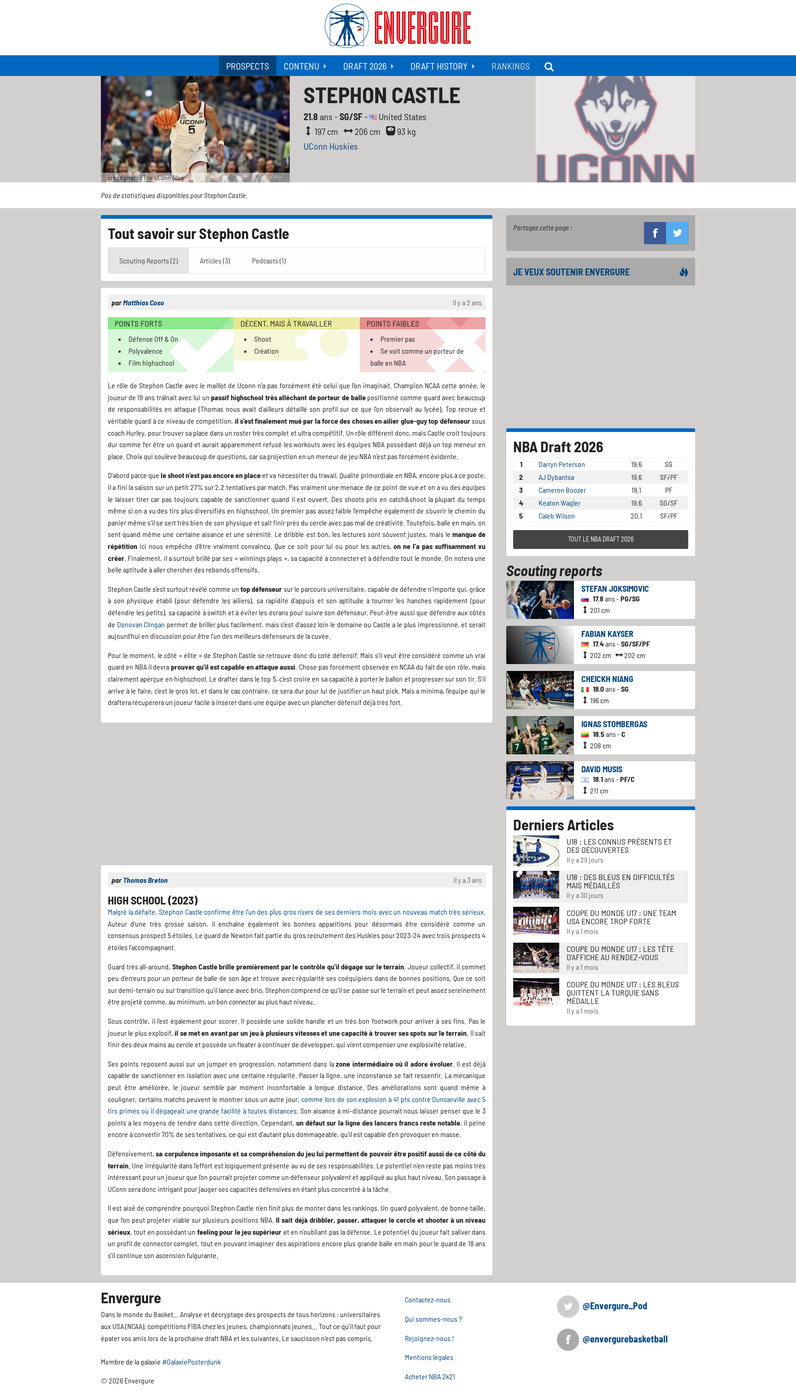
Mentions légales (429, 1357)
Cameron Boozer (562, 489)
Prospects (247, 65)
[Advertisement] (296, 793)
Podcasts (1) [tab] (269, 260)
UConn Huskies (331, 146)
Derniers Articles (563, 824)
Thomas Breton (145, 879)
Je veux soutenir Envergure (571, 271)
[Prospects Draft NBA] (550, 65)
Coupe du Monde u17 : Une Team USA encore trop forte (621, 917)
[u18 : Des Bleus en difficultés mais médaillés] (536, 883)
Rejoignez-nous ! (429, 1338)
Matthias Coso (143, 302)
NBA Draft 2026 (558, 446)
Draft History (439, 65)
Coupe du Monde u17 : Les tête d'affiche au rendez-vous (620, 953)
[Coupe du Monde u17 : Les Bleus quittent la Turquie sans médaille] (536, 990)
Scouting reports (554, 570)
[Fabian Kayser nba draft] (540, 643)
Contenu (301, 65)
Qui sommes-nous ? (433, 1318)
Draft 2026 (364, 65)
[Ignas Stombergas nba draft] (540, 733)
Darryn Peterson (561, 464)
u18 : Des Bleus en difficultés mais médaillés (620, 881)
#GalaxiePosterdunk (191, 1361)
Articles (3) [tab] (215, 260)
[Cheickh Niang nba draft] (540, 688)
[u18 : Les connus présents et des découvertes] (536, 850)
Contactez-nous (428, 1299)
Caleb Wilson (556, 515)
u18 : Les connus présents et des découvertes (619, 845)
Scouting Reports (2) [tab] (148, 260)
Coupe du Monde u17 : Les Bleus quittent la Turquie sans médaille (623, 992)
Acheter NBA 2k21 (430, 1376)
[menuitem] (247, 65)
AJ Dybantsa (556, 476)
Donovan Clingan (141, 624)
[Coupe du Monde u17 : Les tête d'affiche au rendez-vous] (536, 956)
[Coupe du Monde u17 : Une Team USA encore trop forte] (536, 920)
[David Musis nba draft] (540, 779)
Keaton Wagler (559, 502)
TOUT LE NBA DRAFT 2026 (601, 539)
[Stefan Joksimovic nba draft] (540, 598)
